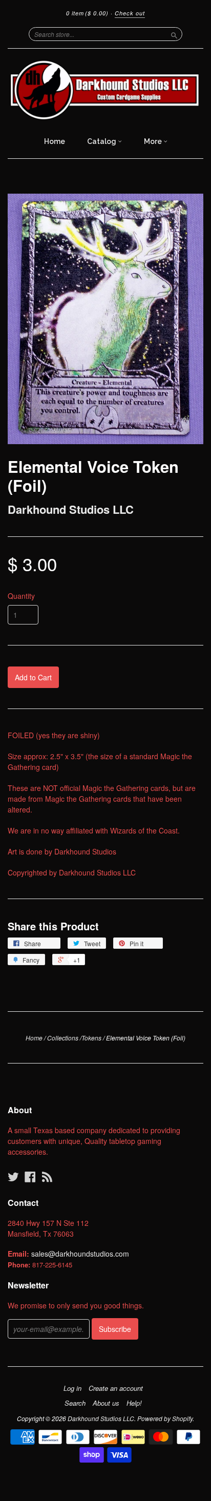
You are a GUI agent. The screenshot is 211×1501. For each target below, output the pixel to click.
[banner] (105, 90)
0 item (87, 13)
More (153, 141)
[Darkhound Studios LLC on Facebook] (30, 1176)
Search (75, 1403)
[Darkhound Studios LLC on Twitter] (13, 1176)
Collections (62, 1037)
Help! (134, 1403)
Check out (130, 13)
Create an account (116, 1388)
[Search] (174, 34)
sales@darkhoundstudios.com (80, 1253)
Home (54, 141)
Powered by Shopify (165, 1418)
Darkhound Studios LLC (71, 509)
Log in (72, 1388)
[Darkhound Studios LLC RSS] (47, 1176)
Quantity (21, 596)
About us (106, 1403)
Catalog (102, 141)
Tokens (91, 1037)
